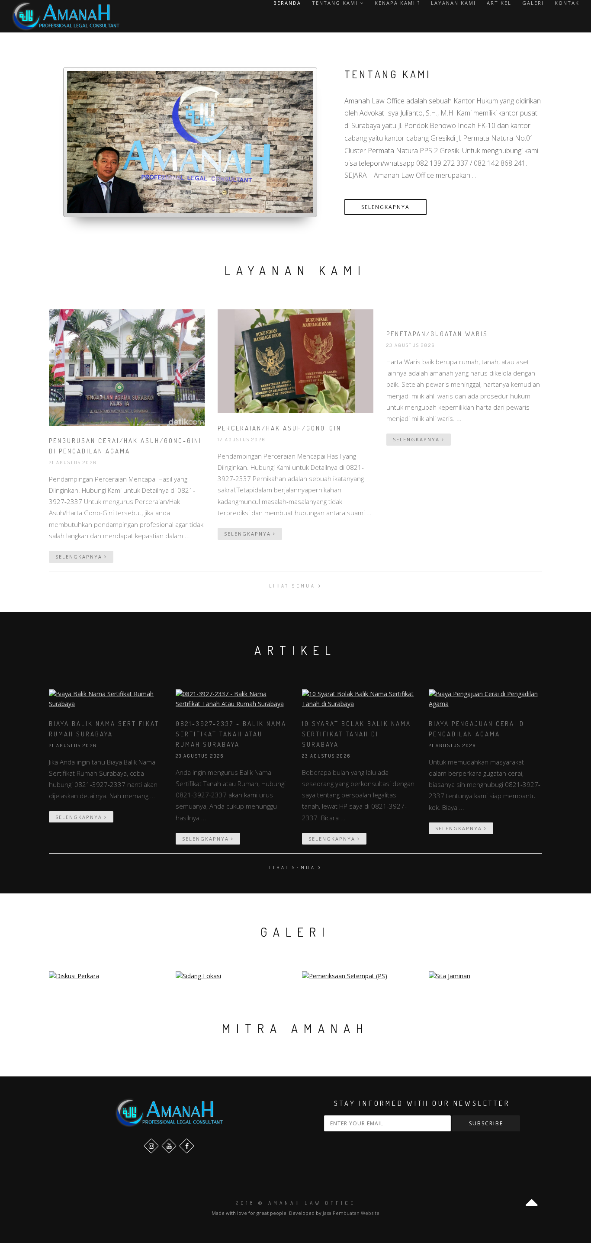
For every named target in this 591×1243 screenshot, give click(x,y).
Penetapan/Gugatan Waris (437, 334)
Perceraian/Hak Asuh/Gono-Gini (281, 428)
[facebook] (186, 1145)
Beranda (287, 3)
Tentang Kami (336, 3)
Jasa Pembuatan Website (351, 1213)
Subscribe (486, 1123)
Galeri (533, 3)
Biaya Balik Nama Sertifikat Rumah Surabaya (104, 728)
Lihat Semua (293, 586)
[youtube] (169, 1145)
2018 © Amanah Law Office (296, 1203)
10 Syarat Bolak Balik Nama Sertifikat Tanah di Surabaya (356, 733)
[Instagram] (151, 1145)
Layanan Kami (453, 3)
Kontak (567, 3)
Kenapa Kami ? (397, 3)
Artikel (499, 3)
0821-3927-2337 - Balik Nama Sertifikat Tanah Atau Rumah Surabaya (231, 733)
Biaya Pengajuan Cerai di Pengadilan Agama (478, 728)
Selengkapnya (385, 207)
